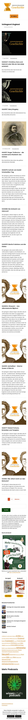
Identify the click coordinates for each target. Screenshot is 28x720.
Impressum (4, 705)
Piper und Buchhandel (14, 572)
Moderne (4, 650)
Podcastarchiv (13, 58)
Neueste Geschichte (13, 651)
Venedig (10, 657)
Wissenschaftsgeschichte (10, 661)
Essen (3, 641)
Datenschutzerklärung (7, 703)
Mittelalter (21, 647)
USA (7, 657)
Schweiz (4, 657)
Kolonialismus (15, 645)
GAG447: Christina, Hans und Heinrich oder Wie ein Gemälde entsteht (13, 64)
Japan (3, 645)
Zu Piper (20, 596)
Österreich (16, 664)
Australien (4, 638)
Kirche (9, 645)
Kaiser (7, 645)
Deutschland (15, 638)
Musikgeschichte (10, 650)
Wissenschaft (6, 659)
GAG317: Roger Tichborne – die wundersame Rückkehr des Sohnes (13, 154)
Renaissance (18, 654)
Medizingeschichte (12, 648)
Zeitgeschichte (8, 664)
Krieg (21, 645)
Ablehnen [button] (18, 716)
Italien (21, 643)
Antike (18, 636)
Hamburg (14, 643)
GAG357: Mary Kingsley (10, 109)
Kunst (3, 648)
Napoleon (16, 650)
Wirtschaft (18, 657)
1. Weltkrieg (4, 636)
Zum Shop (8, 596)
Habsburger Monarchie (6, 643)
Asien (22, 636)
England (21, 638)
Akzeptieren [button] (11, 716)
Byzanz (7, 638)
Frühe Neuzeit (21, 641)
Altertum (14, 636)
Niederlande (13, 654)
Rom (22, 654)
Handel (18, 643)
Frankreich (9, 641)
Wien (14, 657)
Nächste (17, 499)
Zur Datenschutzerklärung (14, 718)
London (6, 648)
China (10, 638)
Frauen (15, 641)
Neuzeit (5, 654)
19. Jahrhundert (9, 636)
